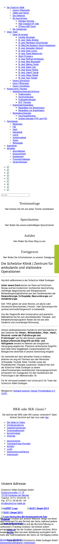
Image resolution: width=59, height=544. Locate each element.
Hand (15, 129)
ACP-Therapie (24, 102)
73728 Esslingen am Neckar (15, 495)
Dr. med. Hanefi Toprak (28, 72)
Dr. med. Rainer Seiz (27, 67)
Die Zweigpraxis (20, 29)
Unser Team (12, 32)
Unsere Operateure (21, 80)
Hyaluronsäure (24, 94)
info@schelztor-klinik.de (13, 503)
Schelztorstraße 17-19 (12, 492)
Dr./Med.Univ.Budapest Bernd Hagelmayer (37, 45)
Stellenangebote (15, 425)
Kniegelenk (17, 132)
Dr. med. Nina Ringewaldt (29, 61)
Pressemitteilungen (21, 159)
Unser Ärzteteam (20, 34)
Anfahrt (10, 446)
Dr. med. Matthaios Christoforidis (33, 42)
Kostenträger (13, 433)
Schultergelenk (19, 137)
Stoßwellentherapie (27, 99)
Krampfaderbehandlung (23, 105)
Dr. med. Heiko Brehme (28, 40)
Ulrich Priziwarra (25, 56)
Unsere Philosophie (21, 10)
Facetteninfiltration (27, 116)
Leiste (15, 135)
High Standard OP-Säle (28, 23)
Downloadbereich (15, 430)
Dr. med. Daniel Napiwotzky (30, 53)
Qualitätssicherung (16, 427)
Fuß (14, 126)
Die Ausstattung (20, 18)
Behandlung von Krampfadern (31, 110)
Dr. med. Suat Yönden (27, 78)
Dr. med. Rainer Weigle (28, 75)
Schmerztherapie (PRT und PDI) (32, 118)
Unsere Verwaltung (21, 86)
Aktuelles (11, 148)
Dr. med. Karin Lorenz (27, 50)
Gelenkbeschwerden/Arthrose (26, 91)
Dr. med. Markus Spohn (28, 64)
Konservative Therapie (17, 88)
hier (47, 417)
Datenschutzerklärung (18, 451)
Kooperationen (19, 153)
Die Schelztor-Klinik (15, 7)
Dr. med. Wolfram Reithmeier (31, 59)
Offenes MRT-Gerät (27, 26)
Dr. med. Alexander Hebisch (30, 48)
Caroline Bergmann (26, 37)
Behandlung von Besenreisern (31, 107)
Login (9, 449)
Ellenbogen (17, 124)
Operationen (12, 121)
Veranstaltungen (20, 162)
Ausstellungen (19, 151)
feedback (56, 259)
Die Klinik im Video (16, 422)
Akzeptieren (6, 540)
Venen (15, 140)
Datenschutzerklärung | (12, 542)
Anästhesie (12, 145)
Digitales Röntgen (26, 21)
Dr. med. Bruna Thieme (28, 69)
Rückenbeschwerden (22, 113)
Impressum (12, 454)
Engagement (18, 156)
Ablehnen (17, 540)
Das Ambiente (19, 15)
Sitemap (11, 436)
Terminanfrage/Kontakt (19, 443)
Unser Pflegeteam (21, 83)
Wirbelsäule (18, 143)
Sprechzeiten (13, 441)
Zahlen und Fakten (21, 13)
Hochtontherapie (26, 97)
